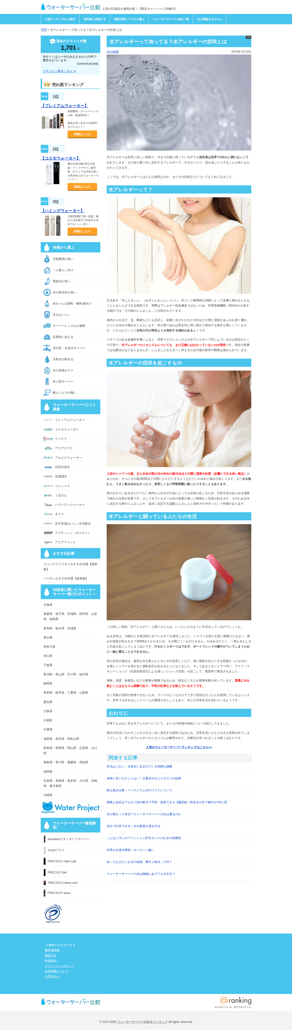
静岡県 (48, 683)
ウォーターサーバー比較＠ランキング (142, 1021)
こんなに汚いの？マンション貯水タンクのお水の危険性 (144, 838)
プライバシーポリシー (59, 966)
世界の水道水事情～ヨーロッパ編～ (130, 850)
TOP (44, 29)
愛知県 (48, 702)
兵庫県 (48, 729)
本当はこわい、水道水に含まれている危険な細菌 (139, 766)
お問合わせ (52, 976)
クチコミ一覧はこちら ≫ (59, 71)
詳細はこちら (82, 134)
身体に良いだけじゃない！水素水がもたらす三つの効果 (144, 778)
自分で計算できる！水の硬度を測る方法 (133, 826)
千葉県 (48, 665)
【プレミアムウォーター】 (64, 105)
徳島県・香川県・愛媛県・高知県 (66, 762)
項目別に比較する (95, 19)
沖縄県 (48, 795)
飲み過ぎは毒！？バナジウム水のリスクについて (139, 790)
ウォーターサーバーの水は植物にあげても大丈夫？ (141, 873)
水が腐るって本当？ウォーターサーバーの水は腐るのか (144, 814)
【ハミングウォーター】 (62, 210)
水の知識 (113, 51)
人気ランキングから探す (60, 19)
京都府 (48, 720)
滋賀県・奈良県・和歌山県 (61, 738)
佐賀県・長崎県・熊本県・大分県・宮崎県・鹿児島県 (70, 783)
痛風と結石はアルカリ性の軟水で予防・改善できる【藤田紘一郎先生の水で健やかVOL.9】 (167, 802)
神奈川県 (49, 646)
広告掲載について (57, 971)
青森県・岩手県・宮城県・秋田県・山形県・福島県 (70, 616)
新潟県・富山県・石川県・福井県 (66, 674)
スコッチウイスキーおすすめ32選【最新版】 (70, 566)
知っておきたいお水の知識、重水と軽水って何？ (139, 862)
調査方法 (51, 955)
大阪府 (48, 711)
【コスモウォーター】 (60, 158)
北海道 (48, 604)
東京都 (48, 637)
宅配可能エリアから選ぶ (129, 19)
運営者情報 (52, 950)
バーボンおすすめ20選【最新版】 (66, 578)
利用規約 (51, 960)
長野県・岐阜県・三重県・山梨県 (66, 692)
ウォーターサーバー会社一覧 (171, 19)
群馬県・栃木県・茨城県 (60, 628)
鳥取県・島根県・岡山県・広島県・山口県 (70, 750)
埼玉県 (48, 655)
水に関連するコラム (209, 19)
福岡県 (48, 771)
